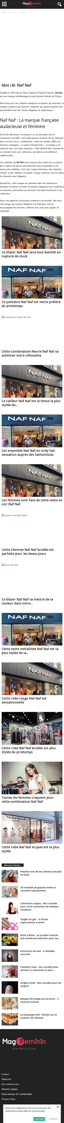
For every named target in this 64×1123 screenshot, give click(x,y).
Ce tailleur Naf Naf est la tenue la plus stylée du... (31, 403)
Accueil (4, 12)
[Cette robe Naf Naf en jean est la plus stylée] (32, 827)
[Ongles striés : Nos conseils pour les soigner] (10, 987)
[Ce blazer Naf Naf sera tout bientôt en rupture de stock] (32, 232)
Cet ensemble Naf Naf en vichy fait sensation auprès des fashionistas (28, 452)
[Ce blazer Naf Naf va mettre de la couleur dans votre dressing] (32, 579)
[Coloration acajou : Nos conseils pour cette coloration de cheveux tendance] (10, 908)
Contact (5, 1074)
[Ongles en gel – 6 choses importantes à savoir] (10, 924)
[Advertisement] (32, 48)
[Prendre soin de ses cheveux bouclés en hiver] (10, 876)
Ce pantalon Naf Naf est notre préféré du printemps (31, 304)
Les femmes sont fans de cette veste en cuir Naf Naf (32, 502)
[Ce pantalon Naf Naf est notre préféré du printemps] (32, 282)
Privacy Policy (8, 1099)
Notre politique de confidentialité (17, 1094)
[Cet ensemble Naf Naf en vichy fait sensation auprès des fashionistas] (32, 431)
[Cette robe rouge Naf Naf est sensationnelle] (32, 678)
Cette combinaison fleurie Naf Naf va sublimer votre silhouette (30, 353)
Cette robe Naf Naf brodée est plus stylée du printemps (29, 750)
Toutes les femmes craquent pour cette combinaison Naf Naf (28, 799)
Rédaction (6, 1079)
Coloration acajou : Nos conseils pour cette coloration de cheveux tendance (39, 906)
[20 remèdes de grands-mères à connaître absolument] (10, 892)
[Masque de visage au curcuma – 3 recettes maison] (10, 1003)
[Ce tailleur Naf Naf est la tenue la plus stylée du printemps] (32, 381)
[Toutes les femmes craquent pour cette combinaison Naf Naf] (32, 778)
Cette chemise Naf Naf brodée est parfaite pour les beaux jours (28, 552)
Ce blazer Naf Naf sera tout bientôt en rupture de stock (31, 254)
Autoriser (39, 1118)
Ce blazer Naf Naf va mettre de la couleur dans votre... (27, 601)
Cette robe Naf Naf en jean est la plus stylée (30, 849)
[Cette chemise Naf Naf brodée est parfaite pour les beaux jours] (32, 530)
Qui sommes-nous (10, 1084)
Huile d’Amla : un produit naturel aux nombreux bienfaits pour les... (40, 937)
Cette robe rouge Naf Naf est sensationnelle (24, 700)
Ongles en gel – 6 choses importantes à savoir (34, 921)
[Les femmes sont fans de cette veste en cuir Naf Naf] (32, 480)
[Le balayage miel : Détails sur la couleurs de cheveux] (10, 1019)
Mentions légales (10, 1089)
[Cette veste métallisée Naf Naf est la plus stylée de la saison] (32, 629)
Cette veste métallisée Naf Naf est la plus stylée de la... (30, 651)
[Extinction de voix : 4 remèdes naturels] (10, 955)
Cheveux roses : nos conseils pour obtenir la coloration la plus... (39, 968)
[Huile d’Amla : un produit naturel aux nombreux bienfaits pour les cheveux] (10, 940)
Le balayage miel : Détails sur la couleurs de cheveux (38, 1016)
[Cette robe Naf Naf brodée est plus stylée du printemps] (32, 728)
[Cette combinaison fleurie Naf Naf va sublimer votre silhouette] (32, 331)
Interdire (53, 1118)
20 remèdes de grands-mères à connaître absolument (38, 889)
